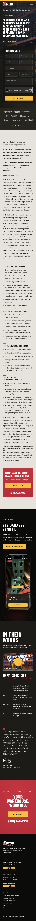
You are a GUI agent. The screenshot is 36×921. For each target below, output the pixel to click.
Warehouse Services (9, 900)
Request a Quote (8, 908)
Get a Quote (18, 98)
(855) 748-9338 (9, 41)
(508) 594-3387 (9, 886)
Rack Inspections (8, 903)
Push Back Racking (14, 9)
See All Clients (18, 125)
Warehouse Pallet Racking (11, 895)
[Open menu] (31, 4)
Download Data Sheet (10, 175)
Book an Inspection (14, 547)
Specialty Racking (8, 898)
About (4, 905)
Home (4, 9)
